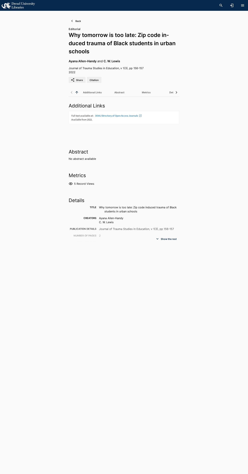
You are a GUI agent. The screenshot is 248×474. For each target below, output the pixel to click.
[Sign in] (232, 5)
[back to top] (77, 92)
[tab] (92, 92)
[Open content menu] (243, 5)
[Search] (221, 5)
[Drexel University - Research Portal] (18, 5)
